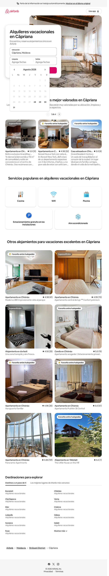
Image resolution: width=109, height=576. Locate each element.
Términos (59, 571)
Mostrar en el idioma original (78, 3)
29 (40, 102)
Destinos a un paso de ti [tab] (15, 483)
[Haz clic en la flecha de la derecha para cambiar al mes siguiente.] (45, 69)
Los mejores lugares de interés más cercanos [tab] (50, 483)
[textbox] (21, 62)
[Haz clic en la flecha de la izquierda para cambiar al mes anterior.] (14, 69)
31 (14, 107)
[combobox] (33, 52)
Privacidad (48, 571)
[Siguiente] (59, 114)
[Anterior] (48, 114)
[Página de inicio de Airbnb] (12, 11)
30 (45, 102)
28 (35, 102)
